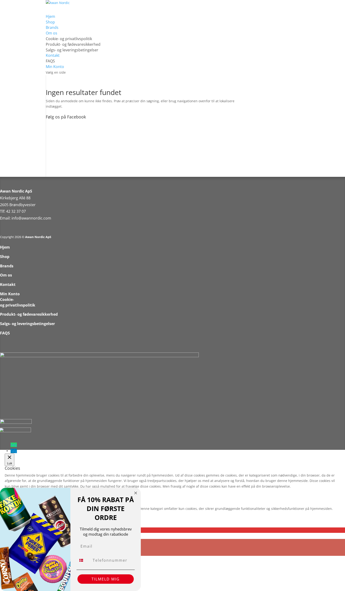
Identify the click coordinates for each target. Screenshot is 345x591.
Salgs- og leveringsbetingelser (72, 50)
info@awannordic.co (30, 218)
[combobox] (83, 560)
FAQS (50, 61)
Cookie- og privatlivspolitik (69, 38)
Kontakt (7, 284)
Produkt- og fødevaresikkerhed (73, 44)
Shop (4, 256)
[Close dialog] (135, 493)
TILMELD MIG (106, 579)
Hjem (5, 247)
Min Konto (10, 293)
